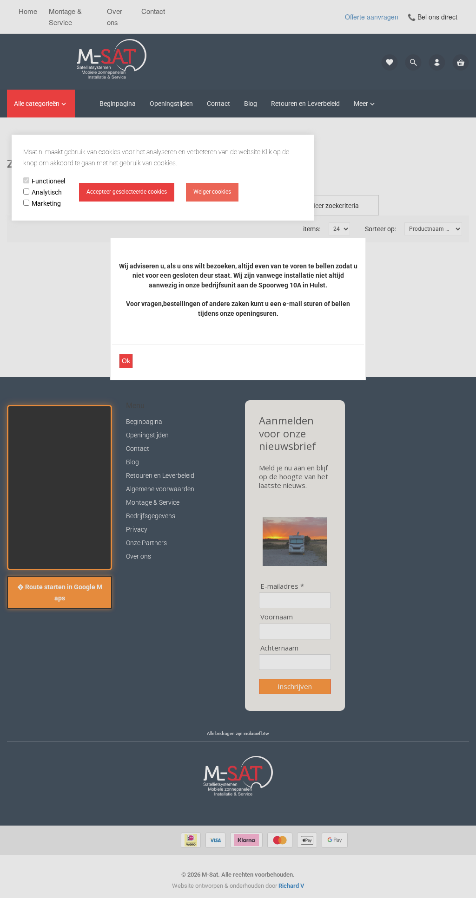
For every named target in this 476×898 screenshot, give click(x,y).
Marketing (46, 203)
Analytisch (47, 192)
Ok (126, 360)
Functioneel (48, 181)
